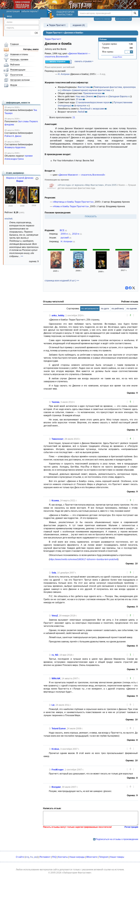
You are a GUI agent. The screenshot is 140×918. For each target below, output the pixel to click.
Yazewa (55, 402)
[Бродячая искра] (22, 203)
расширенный (123, 19)
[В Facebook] (130, 287)
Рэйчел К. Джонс (13, 136)
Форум (13, 85)
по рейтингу (118, 308)
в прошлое (80, 105)
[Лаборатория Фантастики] (51, 14)
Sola (54, 572)
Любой (81, 112)
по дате (105, 308)
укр (35, 857)
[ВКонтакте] (126, 287)
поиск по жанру (103, 19)
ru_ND (55, 655)
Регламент (45, 857)
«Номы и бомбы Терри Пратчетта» (71, 206)
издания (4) (79, 25)
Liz (53, 705)
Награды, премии (19, 59)
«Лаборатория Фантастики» (76, 872)
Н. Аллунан (64, 74)
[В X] (133, 287)
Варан (19, 181)
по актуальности (89, 308)
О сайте (20, 857)
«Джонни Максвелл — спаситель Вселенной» (81, 175)
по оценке (132, 308)
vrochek (8, 218)
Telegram (103, 857)
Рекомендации (17, 70)
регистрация (13, 11)
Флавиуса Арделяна (15, 147)
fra (31, 857)
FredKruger (58, 769)
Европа (101, 96)
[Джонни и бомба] (56, 268)
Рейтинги (15, 64)
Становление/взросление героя (92, 102)
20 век (79, 99)
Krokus (55, 749)
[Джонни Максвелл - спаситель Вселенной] (78, 267)
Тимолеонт (57, 439)
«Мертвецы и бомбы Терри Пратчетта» (73, 202)
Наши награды (77, 857)
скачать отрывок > (84, 61)
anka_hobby (58, 315)
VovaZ (55, 615)
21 (74, 117)
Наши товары (117, 857)
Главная (14, 44)
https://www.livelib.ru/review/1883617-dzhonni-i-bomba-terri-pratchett (84, 559)
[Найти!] (135, 13)
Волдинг (56, 787)
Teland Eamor (59, 728)
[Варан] (10, 203)
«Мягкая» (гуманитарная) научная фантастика (86, 90)
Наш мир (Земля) (85, 96)
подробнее (117, 57)
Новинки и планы (19, 54)
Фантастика (84, 87)
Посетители (16, 75)
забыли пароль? (29, 11)
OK (35, 33)
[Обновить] (37, 180)
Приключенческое (92, 93)
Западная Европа (118, 96)
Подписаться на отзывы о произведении (117, 839)
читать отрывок (57, 61)
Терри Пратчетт (53, 39)
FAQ (54, 857)
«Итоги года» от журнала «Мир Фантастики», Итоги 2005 (87, 185)
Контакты (63, 857)
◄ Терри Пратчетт (56, 25)
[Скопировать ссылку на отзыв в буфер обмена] (50, 315)
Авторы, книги (30, 49)
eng (27, 857)
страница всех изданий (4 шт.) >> (62, 280)
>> (22, 256)
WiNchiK (56, 678)
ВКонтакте (91, 857)
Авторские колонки (20, 80)
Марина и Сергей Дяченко (19, 178)
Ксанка (55, 500)
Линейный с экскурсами (92, 108)
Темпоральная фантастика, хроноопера (115, 87)
